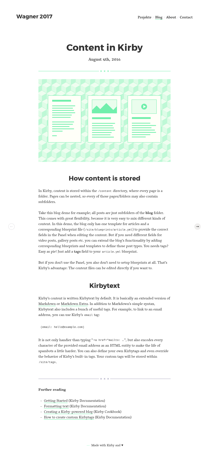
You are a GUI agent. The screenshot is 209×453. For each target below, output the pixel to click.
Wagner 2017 (34, 16)
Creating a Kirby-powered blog (68, 411)
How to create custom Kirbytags (69, 417)
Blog (158, 17)
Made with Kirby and (107, 445)
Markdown (47, 303)
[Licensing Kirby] (197, 226)
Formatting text (56, 406)
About (171, 17)
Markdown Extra (74, 303)
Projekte (144, 17)
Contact (186, 17)
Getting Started (56, 400)
